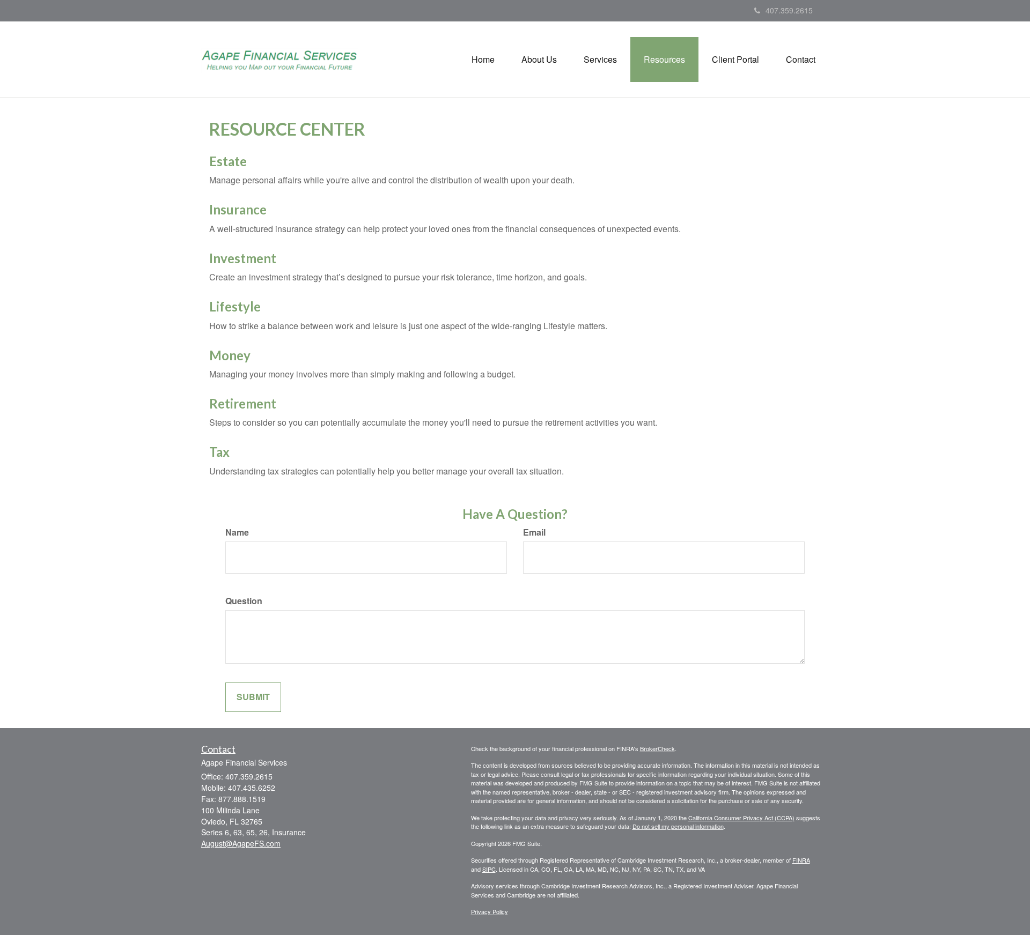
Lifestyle (235, 306)
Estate (228, 161)
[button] (539, 59)
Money (230, 355)
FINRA (801, 860)
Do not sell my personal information (678, 826)
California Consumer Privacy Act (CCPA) (741, 817)
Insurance (238, 209)
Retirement (242, 403)
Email (534, 532)
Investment (242, 258)
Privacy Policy (489, 911)
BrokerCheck (657, 748)
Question (243, 601)
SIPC (489, 869)
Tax (219, 451)
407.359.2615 (789, 10)
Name (237, 532)
